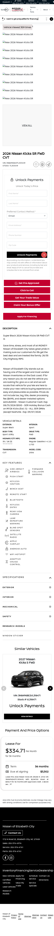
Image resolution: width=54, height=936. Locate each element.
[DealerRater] (11, 857)
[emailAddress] (27, 225)
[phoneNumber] (27, 235)
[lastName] (27, 203)
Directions (43, 879)
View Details (27, 716)
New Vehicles (9, 875)
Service (34, 870)
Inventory (9, 870)
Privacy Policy (14, 916)
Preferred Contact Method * (21, 211)
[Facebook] (5, 857)
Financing (22, 870)
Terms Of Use (20, 916)
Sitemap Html (35, 916)
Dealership (46, 870)
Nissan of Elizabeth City (6, 916)
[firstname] (27, 193)
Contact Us (14, 832)
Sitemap (27, 916)
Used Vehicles (9, 886)
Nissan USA (50, 916)
